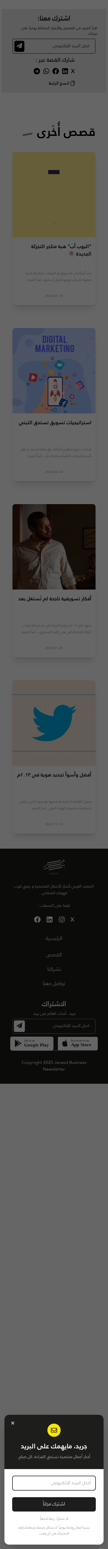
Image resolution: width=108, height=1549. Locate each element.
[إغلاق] (13, 1423)
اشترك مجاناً (54, 1504)
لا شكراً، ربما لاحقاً (54, 1519)
